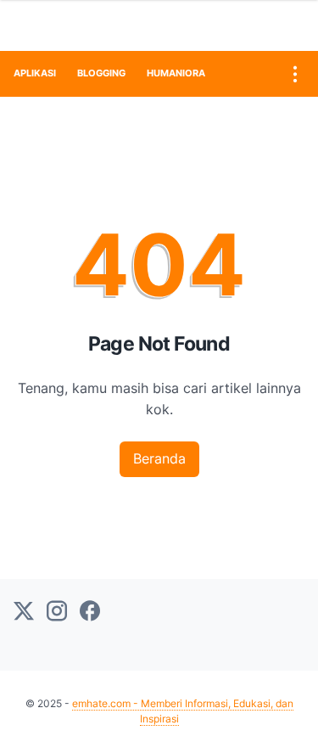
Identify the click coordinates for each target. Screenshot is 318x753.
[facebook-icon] (90, 612)
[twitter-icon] (24, 612)
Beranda (159, 458)
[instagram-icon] (57, 612)
